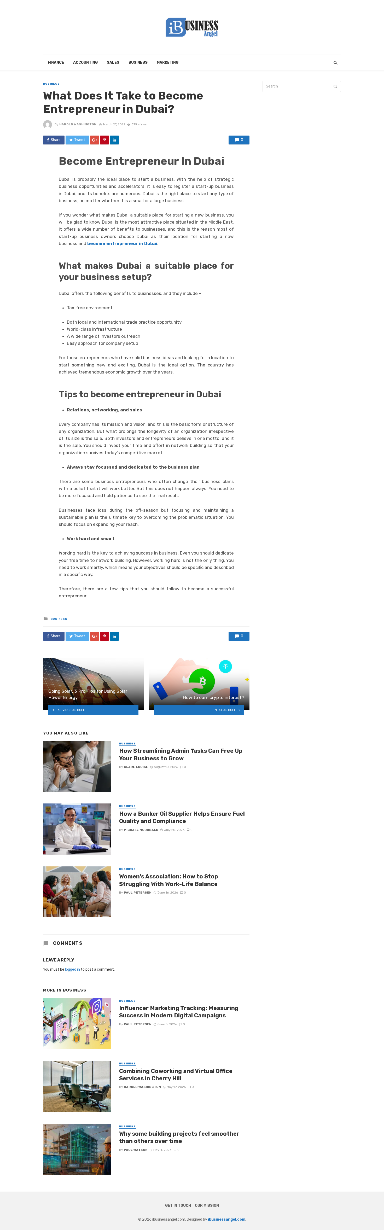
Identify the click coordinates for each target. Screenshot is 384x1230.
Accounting (85, 62)
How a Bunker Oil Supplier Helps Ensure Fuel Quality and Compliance (182, 817)
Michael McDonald (141, 830)
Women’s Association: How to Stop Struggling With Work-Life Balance (168, 880)
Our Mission (207, 1205)
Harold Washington (77, 124)
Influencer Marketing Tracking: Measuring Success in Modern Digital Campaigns (178, 1012)
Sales (113, 62)
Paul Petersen (138, 892)
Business (138, 62)
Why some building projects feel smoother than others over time (179, 1137)
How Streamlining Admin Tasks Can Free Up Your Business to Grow (180, 754)
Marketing (167, 62)
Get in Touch (178, 1205)
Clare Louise (136, 767)
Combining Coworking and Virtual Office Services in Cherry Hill (175, 1075)
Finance (56, 62)
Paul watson (136, 1150)
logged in (72, 969)
